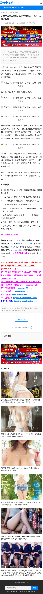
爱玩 (9, 336)
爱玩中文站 (6, 2)
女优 (21, 591)
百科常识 (18, 12)
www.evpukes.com (20, 294)
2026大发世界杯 (17, 7)
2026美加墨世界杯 (6, 7)
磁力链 (13, 591)
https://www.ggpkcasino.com (25, 301)
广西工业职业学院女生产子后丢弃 (21, 327)
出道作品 (27, 591)
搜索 (34, 588)
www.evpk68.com (22, 291)
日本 (17, 591)
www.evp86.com (25, 244)
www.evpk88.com (25, 288)
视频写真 (33, 591)
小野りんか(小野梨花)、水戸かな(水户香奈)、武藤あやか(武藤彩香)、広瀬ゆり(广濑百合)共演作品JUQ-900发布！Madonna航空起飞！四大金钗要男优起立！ (21, 573)
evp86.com (14, 250)
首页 (10, 12)
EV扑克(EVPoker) (12, 234)
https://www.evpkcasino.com (25, 298)
